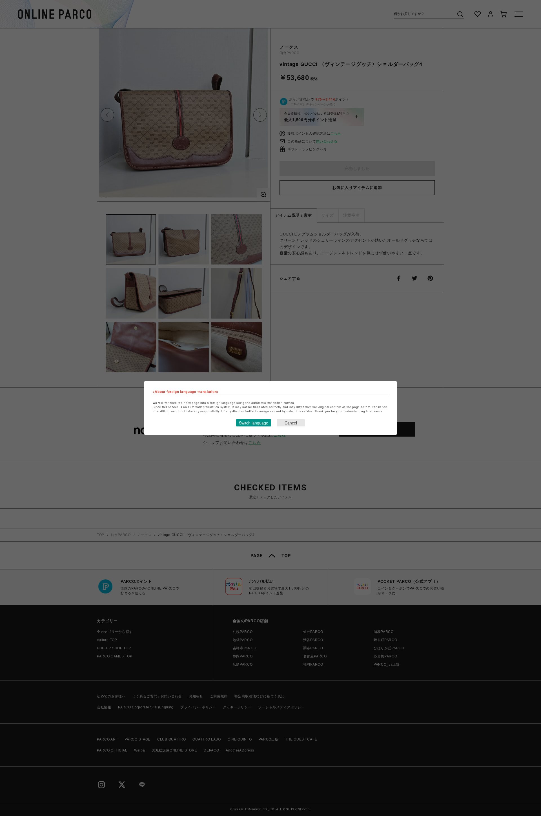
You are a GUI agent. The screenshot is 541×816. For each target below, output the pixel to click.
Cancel (291, 423)
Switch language (253, 423)
